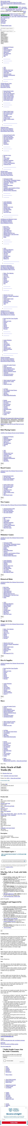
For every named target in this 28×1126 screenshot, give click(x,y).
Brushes (5, 322)
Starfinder (5, 54)
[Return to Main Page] (1, 499)
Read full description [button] (5, 847)
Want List (12, 13)
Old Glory (5, 253)
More (2, 43)
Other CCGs (6, 277)
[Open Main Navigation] (1, 24)
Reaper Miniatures (7, 203)
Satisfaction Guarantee (11, 1085)
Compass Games (7, 161)
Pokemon (5, 274)
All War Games (4, 505)
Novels (5, 366)
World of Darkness (7, 49)
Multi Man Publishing (8, 160)
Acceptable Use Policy (9, 866)
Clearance (5, 408)
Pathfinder (5, 48)
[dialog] (14, 985)
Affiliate (7, 1093)
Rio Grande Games (7, 114)
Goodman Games (7, 71)
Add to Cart (3, 787)
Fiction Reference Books (9, 368)
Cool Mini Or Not (7, 116)
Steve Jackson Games (8, 112)
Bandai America (7, 301)
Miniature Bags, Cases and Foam (10, 234)
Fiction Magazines (7, 367)
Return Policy (9, 1082)
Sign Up (5, 1057)
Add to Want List (4, 790)
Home (4, 758)
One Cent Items (7, 411)
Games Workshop (7, 201)
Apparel (5, 392)
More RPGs (6, 460)
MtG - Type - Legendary (10, 815)
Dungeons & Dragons (8, 47)
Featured (5, 406)
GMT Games (6, 158)
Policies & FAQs (9, 1080)
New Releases (6, 405)
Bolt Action (6, 226)
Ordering (8, 1069)
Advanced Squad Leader (9, 135)
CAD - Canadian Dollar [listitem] (9, 8)
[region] (14, 858)
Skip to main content (5, 1)
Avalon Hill (6, 159)
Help (7, 1066)
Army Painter (6, 344)
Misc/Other (6, 394)
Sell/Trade (3, 19)
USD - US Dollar (13, 7)
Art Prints (5, 389)
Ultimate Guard (6, 347)
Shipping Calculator (9, 1083)
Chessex (5, 346)
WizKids (5, 204)
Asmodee (5, 115)
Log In (16, 13)
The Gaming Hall (9, 418)
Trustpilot (8, 1105)
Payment (8, 1070)
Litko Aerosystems (7, 349)
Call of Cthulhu (6, 51)
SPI (4, 156)
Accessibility (8, 1087)
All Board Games (5, 470)
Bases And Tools (7, 321)
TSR (4, 67)
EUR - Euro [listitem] (18, 8)
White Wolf (6, 72)
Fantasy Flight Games (8, 111)
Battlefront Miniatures (8, 249)
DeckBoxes (6, 281)
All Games (3, 23)
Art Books (5, 372)
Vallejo (5, 341)
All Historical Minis (5, 582)
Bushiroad (5, 302)
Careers (7, 1092)
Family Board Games (8, 98)
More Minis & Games (8, 572)
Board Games (4, 34)
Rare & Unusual (7, 401)
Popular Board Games (8, 91)
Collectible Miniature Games (9, 181)
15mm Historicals (7, 230)
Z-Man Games (6, 117)
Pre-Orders (5, 402)
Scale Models (6, 235)
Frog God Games (7, 73)
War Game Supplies (7, 138)
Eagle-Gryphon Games (8, 119)
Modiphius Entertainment (9, 75)
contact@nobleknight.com (9, 921)
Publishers (21, 432)
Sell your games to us (8, 893)
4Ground (5, 205)
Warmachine (6, 182)
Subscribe (14, 1123)
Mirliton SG (6, 258)
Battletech (5, 184)
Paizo (4, 68)
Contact (2, 13)
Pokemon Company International (10, 296)
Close (2, 1039)
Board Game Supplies (8, 94)
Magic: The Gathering (6, 811)
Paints (4, 237)
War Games (3, 35)
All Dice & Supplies (5, 663)
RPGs (2, 32)
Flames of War (6, 228)
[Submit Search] (14, 31)
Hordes (11, 182)
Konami (5, 297)
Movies (5, 382)
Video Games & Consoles (9, 380)
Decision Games (7, 155)
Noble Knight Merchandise (9, 395)
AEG (4, 120)
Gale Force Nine (7, 212)
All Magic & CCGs (5, 624)
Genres (5, 414)
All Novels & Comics (8, 374)
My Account (7, 13)
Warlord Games (7, 252)
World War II (6, 141)
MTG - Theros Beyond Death (20, 760)
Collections (3, 21)
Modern (5, 142)
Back (2, 425)
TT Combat (6, 210)
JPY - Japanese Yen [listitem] (17, 9)
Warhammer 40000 (7, 542)
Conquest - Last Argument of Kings (11, 188)
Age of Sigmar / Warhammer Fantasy (11, 180)
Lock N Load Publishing (9, 163)
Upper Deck (6, 300)
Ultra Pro (5, 342)
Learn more (12, 896)
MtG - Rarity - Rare (15, 813)
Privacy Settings (9, 1073)
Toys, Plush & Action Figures (10, 390)
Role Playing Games (5, 419)
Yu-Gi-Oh (5, 275)
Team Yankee (6, 229)
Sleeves (5, 279)
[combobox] (7, 28)
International (8, 1071)
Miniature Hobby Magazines (9, 190)
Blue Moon (6, 257)
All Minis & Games (5, 537)
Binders (5, 278)
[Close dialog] (26, 1108)
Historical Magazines (8, 370)
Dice (4, 56)
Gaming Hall (3, 20)
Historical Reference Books (9, 371)
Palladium (5, 76)
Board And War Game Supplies (10, 318)
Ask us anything (7, 927)
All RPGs (3, 432)
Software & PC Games (8, 381)
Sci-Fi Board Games (8, 100)
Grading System (9, 1086)
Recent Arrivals (6, 404)
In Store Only (6, 413)
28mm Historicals (7, 231)
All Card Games (7, 92)
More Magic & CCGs (8, 653)
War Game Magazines (8, 137)
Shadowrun (6, 52)
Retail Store (24, 12)
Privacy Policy (9, 1074)
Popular (5, 400)
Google (7, 1103)
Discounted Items (7, 409)
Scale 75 (5, 350)
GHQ (4, 248)
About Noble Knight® (11, 1079)
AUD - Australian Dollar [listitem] (15, 15)
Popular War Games (8, 136)
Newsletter (8, 1096)
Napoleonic (6, 144)
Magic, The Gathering (8, 273)
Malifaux (5, 186)
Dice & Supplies (4, 41)
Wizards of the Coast (8, 70)
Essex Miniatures (7, 251)
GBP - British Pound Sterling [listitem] (20, 16)
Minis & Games (4, 37)
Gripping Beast (6, 256)
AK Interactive (6, 345)
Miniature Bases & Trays (9, 233)
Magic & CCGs (4, 40)
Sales (4, 410)
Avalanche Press (7, 164)
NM (6, 784)
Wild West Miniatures (8, 189)
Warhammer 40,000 (7, 179)
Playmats (5, 282)
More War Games (7, 527)
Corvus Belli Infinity (8, 185)
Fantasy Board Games (8, 97)
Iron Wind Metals (7, 209)
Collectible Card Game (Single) (10, 775)
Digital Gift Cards (7, 384)
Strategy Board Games (8, 96)
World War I (6, 140)
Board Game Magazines (8, 93)
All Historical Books (8, 375)
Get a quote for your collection (11, 918)
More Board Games (7, 495)
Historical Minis (4, 38)
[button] (6, 763)
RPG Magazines (7, 53)
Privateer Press (6, 208)
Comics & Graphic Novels (9, 365)
